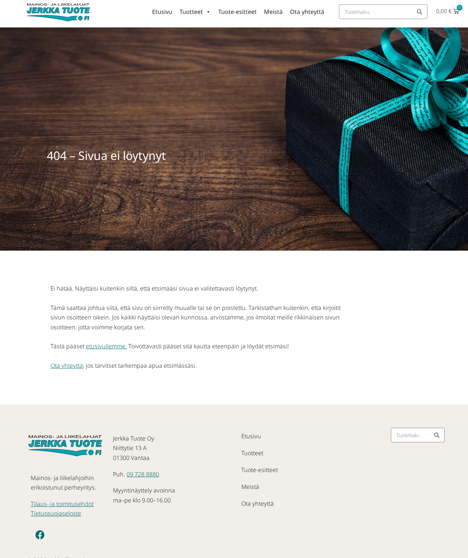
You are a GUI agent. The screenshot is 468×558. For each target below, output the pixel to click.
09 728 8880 (143, 474)
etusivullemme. (106, 346)
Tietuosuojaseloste (56, 513)
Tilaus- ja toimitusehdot (62, 504)
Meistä (273, 12)
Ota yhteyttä (307, 12)
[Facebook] (40, 535)
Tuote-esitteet (237, 12)
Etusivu (162, 12)
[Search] (419, 12)
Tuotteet (191, 12)
